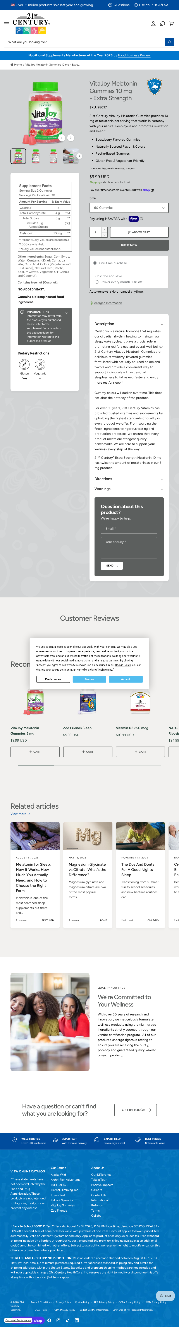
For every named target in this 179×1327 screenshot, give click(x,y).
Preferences (53, 679)
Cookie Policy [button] (123, 664)
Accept (125, 679)
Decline (89, 679)
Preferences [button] (105, 669)
